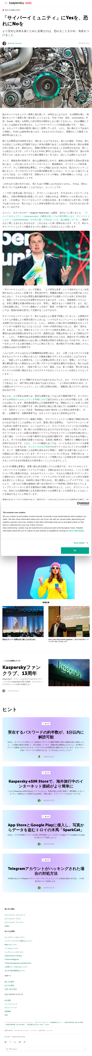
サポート (8, 976)
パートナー (33, 1030)
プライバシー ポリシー (41, 1022)
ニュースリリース (11, 1004)
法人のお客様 (10, 931)
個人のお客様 (9, 982)
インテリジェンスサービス (14, 952)
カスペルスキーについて (14, 994)
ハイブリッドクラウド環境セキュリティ (19, 941)
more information (76, 531)
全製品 (7, 926)
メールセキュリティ (12, 948)
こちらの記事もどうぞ (12, 661)
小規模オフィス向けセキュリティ (16, 967)
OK (75, 550)
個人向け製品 (10, 909)
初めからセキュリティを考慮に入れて (29, 399)
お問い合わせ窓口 (11, 989)
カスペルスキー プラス (12, 919)
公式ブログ (42, 1030)
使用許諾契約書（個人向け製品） (74, 1022)
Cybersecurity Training (13, 956)
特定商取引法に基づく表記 (35, 1024)
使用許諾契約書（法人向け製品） (16, 1024)
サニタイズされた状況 (39, 446)
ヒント (47, 724)
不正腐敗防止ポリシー (56, 1022)
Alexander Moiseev (15, 43)
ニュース (49, 1030)
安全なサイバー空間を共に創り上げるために (19, 639)
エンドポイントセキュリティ (15, 937)
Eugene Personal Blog (18, 1037)
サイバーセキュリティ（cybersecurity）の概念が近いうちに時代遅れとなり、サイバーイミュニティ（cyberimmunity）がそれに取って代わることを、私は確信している (46, 216)
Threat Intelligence (12, 959)
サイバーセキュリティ (13, 10)
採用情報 (8, 1011)
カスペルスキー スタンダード (15, 915)
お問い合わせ (8, 1030)
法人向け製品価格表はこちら (15, 970)
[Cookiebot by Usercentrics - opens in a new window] (78, 504)
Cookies (47, 1024)
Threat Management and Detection (18, 963)
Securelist (7, 1037)
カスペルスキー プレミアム (14, 922)
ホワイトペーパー (11, 1008)
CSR (6, 1015)
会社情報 (8, 1000)
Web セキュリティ (11, 945)
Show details (79, 543)
